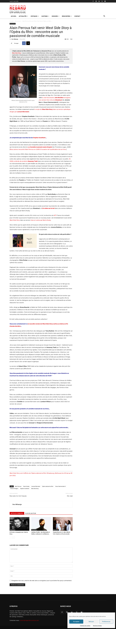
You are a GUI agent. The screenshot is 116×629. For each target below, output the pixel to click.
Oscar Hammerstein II (60, 486)
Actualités (23, 16)
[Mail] (99, 1)
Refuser (91, 621)
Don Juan (70, 496)
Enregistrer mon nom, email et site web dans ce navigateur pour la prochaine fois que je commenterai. (42, 580)
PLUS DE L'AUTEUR (30, 513)
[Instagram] (96, 1)
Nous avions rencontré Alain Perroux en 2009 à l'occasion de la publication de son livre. (38, 149)
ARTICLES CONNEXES (17, 513)
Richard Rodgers (14, 488)
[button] (104, 16)
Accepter (76, 621)
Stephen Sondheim (39, 137)
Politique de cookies (85, 625)
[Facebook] (93, 1)
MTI (55, 215)
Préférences (106, 621)
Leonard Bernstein (35, 486)
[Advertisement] (71, 9)
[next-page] (14, 537)
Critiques (34, 16)
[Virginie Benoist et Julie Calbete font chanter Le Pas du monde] (63, 524)
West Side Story (35, 488)
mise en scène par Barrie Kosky (41, 220)
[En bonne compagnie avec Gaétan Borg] (19, 524)
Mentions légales (97, 625)
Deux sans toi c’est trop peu (18, 496)
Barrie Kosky (26, 486)
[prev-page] (11, 537)
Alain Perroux (18, 486)
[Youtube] (105, 1)
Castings (44, 16)
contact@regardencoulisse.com (29, 620)
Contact (77, 16)
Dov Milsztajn (15, 39)
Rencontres (66, 16)
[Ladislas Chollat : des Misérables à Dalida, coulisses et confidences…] (41, 524)
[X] (102, 1)
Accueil (13, 16)
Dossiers (55, 16)
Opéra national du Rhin (47, 486)
